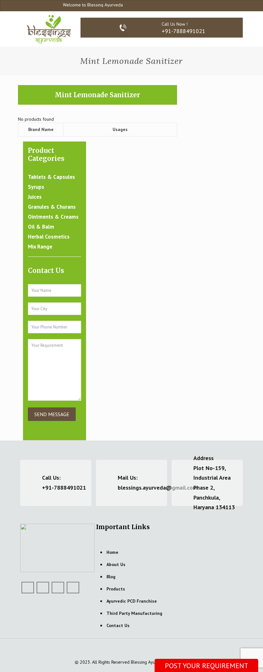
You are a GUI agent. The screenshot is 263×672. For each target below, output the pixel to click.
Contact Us (118, 625)
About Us (115, 564)
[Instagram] (239, 5)
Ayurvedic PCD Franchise (131, 601)
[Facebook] (222, 5)
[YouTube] (231, 5)
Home (112, 552)
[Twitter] (43, 587)
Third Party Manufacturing (134, 613)
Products (115, 589)
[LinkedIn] (58, 587)
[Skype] (213, 5)
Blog (110, 577)
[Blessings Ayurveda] (49, 29)
